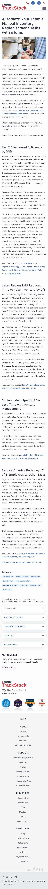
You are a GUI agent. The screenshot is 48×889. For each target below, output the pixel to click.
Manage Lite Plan (23, 781)
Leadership (23, 741)
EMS (23, 807)
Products (23, 753)
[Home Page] (14, 684)
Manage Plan (23, 776)
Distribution (22, 802)
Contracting (22, 798)
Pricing (23, 767)
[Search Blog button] (43, 608)
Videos (23, 852)
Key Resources (13, 617)
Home (23, 719)
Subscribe (7, 667)
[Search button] (45, 3)
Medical (22, 812)
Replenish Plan (22, 785)
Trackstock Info (14, 626)
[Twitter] (11, 877)
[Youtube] (7, 877)
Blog (23, 833)
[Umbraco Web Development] (36, 869)
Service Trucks (22, 821)
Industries (10, 644)
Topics (8, 635)
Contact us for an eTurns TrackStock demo (21, 562)
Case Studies (23, 838)
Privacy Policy (8, 884)
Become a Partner (23, 745)
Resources (22, 828)
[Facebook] (3, 877)
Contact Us (23, 861)
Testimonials (23, 736)
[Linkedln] (15, 877)
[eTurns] (14, 6)
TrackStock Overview (23, 758)
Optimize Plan (22, 772)
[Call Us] (27, 3)
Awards (22, 731)
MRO (23, 816)
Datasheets (23, 843)
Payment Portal (23, 857)
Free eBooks (22, 847)
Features (23, 762)
